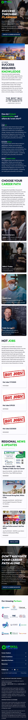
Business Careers (8, 235)
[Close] (26, 2)
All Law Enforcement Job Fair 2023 (13, 527)
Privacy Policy (23, 673)
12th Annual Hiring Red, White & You (13, 496)
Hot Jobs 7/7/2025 (9, 382)
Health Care (6, 298)
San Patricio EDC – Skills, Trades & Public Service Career (14, 467)
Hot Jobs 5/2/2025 (9, 429)
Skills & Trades (7, 266)
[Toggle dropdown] (25, 653)
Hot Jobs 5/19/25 (9, 405)
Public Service (7, 328)
